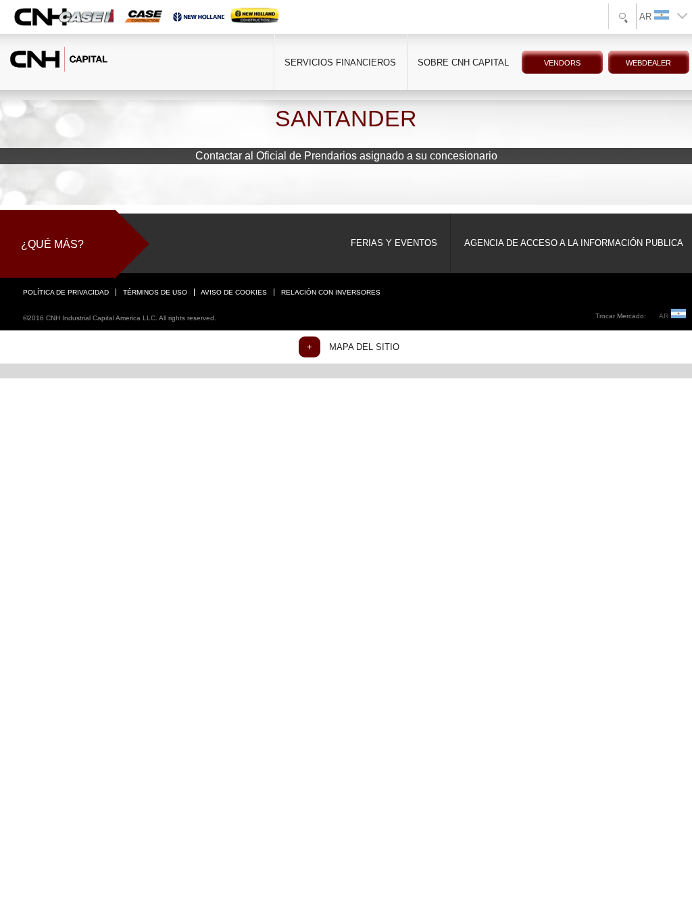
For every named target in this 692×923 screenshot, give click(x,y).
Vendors (562, 63)
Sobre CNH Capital (463, 62)
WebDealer (648, 63)
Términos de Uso (155, 292)
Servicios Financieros (340, 62)
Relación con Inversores (330, 292)
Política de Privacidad (66, 292)
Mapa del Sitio (364, 347)
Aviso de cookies (234, 292)
